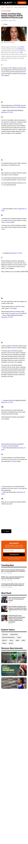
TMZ (21, 52)
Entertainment (9, 7)
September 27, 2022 (7, 112)
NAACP (22, 47)
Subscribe (22, 2)
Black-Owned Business (8, 637)
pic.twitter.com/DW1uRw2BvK (17, 107)
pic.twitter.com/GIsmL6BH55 (18, 313)
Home (2, 7)
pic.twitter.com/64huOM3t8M (9, 446)
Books (23, 640)
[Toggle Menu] (2, 3)
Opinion (11, 643)
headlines (21, 49)
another (8, 222)
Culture (19, 637)
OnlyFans (14, 348)
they (11, 308)
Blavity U (4, 640)
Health (17, 640)
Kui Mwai (5, 20)
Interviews (5, 634)
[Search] (15, 2)
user (20, 180)
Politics (4, 643)
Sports (11, 640)
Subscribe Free (14, 554)
